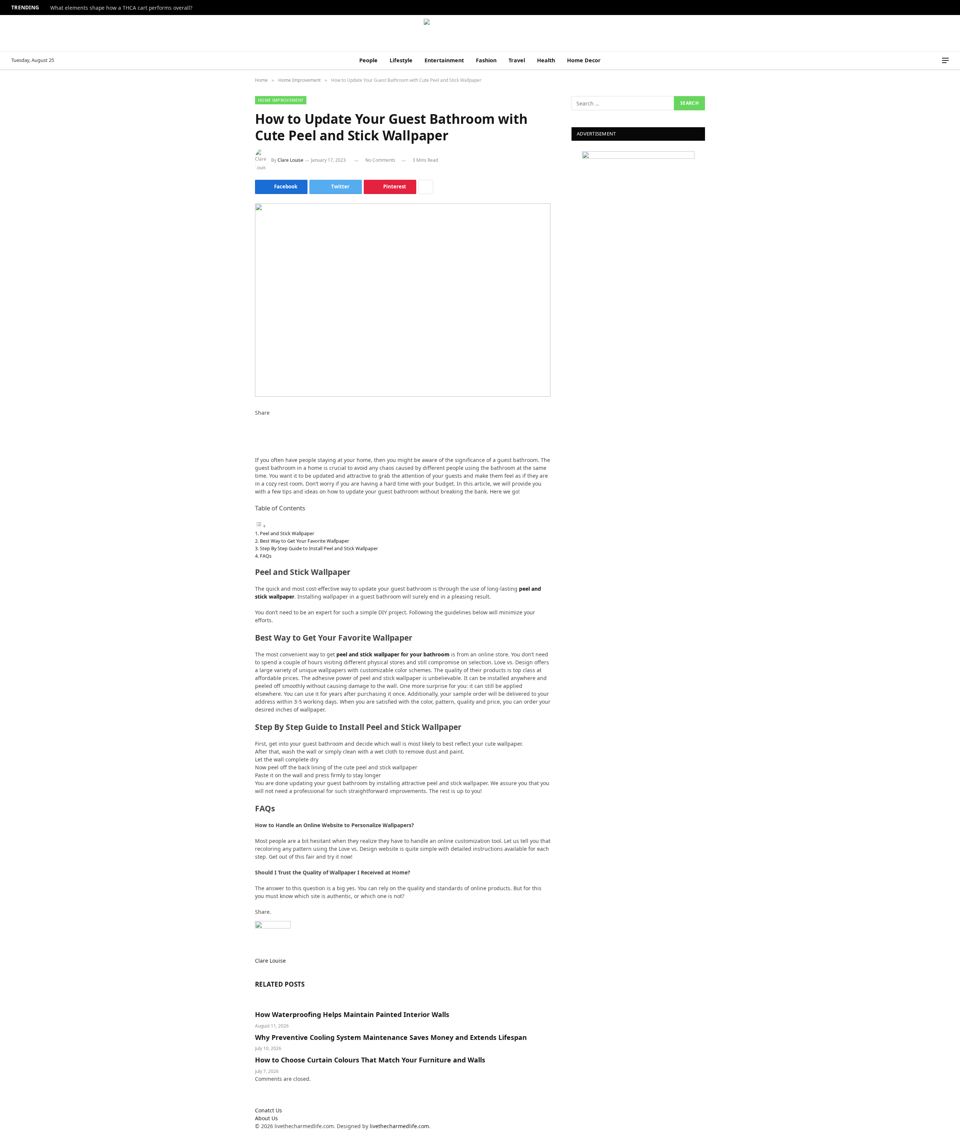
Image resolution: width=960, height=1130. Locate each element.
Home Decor (584, 60)
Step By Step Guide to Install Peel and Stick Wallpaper (319, 548)
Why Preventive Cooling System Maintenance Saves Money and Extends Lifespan (391, 1037)
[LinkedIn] (257, 436)
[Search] (935, 60)
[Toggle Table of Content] (260, 526)
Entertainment (444, 60)
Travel (516, 60)
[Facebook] (257, 420)
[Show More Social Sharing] (425, 187)
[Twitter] (257, 428)
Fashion (486, 60)
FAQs (266, 555)
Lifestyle (401, 60)
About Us (266, 1118)
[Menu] (945, 60)
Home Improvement (280, 100)
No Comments (380, 160)
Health (546, 60)
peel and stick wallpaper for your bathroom (393, 654)
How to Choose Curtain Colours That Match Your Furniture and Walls (370, 1059)
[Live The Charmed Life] (480, 33)
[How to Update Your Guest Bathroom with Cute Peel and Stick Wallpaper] (402, 300)
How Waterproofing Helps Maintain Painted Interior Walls (352, 1014)
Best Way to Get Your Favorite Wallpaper (304, 540)
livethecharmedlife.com (399, 1126)
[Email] (257, 452)
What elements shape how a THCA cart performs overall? (121, 8)
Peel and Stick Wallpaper (287, 533)
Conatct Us (268, 1110)
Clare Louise (290, 160)
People (368, 60)
